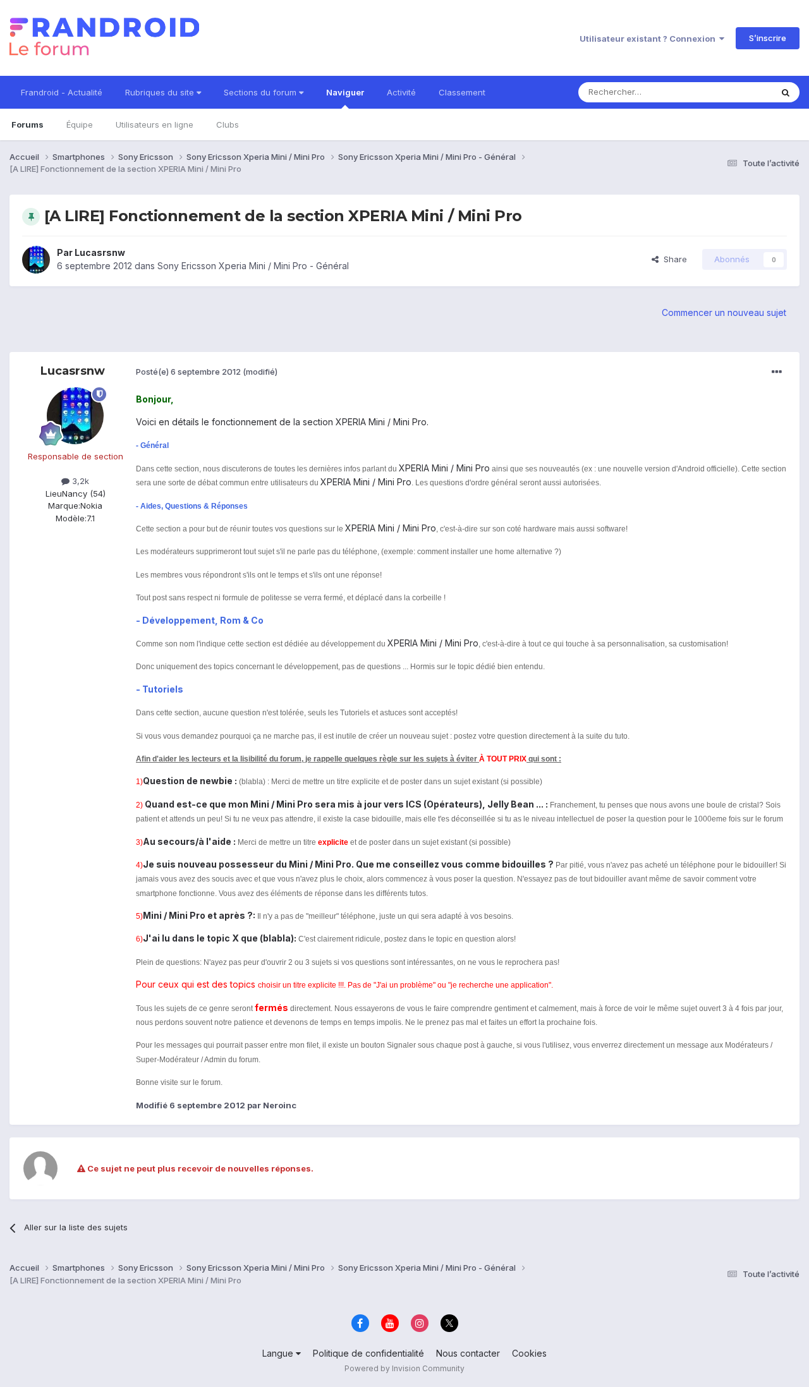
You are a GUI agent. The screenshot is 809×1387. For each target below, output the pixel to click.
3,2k (79, 481)
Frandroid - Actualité (61, 92)
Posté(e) (188, 371)
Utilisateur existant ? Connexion (649, 38)
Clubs (227, 124)
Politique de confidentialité (368, 1353)
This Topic (735, 92)
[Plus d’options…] (776, 372)
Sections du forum (261, 92)
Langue (279, 1353)
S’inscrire (767, 38)
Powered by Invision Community (404, 1368)
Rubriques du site (161, 92)
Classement (462, 92)
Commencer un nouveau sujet (724, 312)
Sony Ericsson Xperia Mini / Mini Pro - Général (253, 265)
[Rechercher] (786, 92)
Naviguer (345, 92)
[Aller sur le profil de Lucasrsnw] (36, 260)
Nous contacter (468, 1353)
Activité (401, 92)
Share (673, 259)
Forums (27, 124)
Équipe (79, 124)
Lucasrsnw (100, 252)
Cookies (529, 1353)
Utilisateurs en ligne (154, 124)
